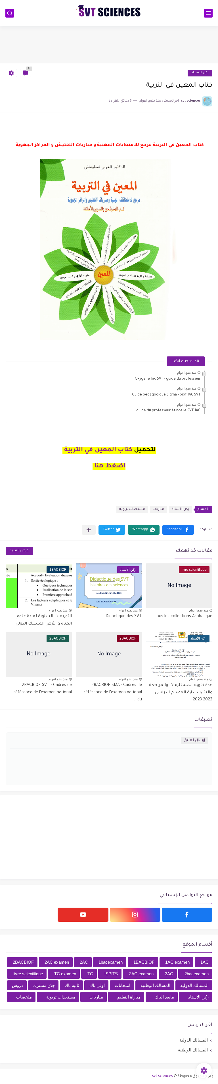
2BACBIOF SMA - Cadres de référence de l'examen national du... (113, 692)
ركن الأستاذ (200, 73)
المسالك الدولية (194, 985)
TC (90, 973)
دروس (17, 985)
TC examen (65, 973)
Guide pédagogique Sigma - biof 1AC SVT (166, 395)
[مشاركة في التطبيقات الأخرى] (89, 530)
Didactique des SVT (124, 616)
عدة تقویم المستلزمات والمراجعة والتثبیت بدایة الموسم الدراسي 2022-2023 (180, 692)
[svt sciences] (109, 13)
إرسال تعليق (194, 740)
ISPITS (111, 973)
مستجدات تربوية (132, 509)
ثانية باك (72, 985)
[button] (178, 530)
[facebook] (187, 915)
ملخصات (24, 997)
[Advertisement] (109, 44)
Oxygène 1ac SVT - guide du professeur (167, 379)
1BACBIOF (143, 962)
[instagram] (135, 915)
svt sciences (162, 1076)
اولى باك (97, 985)
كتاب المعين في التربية (97, 450)
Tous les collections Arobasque (183, 616)
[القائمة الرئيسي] (208, 13)
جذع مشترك (44, 985)
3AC (169, 973)
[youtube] (83, 915)
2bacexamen (197, 973)
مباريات (158, 509)
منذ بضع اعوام (186, 373)
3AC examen (141, 973)
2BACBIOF (23, 962)
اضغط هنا (109, 466)
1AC (204, 962)
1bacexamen (110, 962)
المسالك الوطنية (155, 985)
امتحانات (122, 985)
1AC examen (177, 962)
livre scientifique (28, 973)
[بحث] (9, 13)
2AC (84, 962)
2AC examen (57, 962)
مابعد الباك (164, 997)
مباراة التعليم (129, 997)
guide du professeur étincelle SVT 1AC (168, 411)
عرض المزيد (19, 551)
